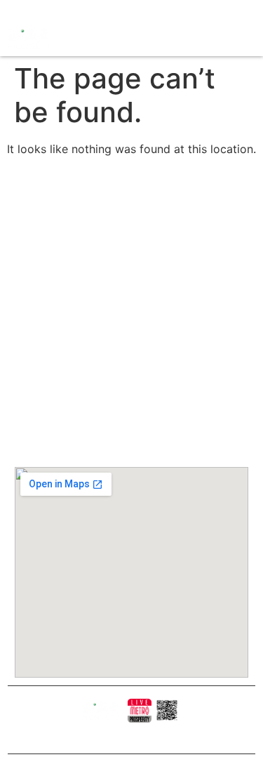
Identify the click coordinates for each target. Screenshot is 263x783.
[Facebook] (14, 9)
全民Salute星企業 (130, 245)
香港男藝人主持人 (130, 350)
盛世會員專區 (123, 308)
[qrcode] (167, 711)
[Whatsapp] (75, 9)
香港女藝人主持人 (130, 329)
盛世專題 (116, 287)
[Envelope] (60, 9)
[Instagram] (29, 9)
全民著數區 (119, 266)
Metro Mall (119, 388)
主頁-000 (116, 202)
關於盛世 (116, 224)
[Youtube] (44, 9)
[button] (140, 37)
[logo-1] (139, 711)
